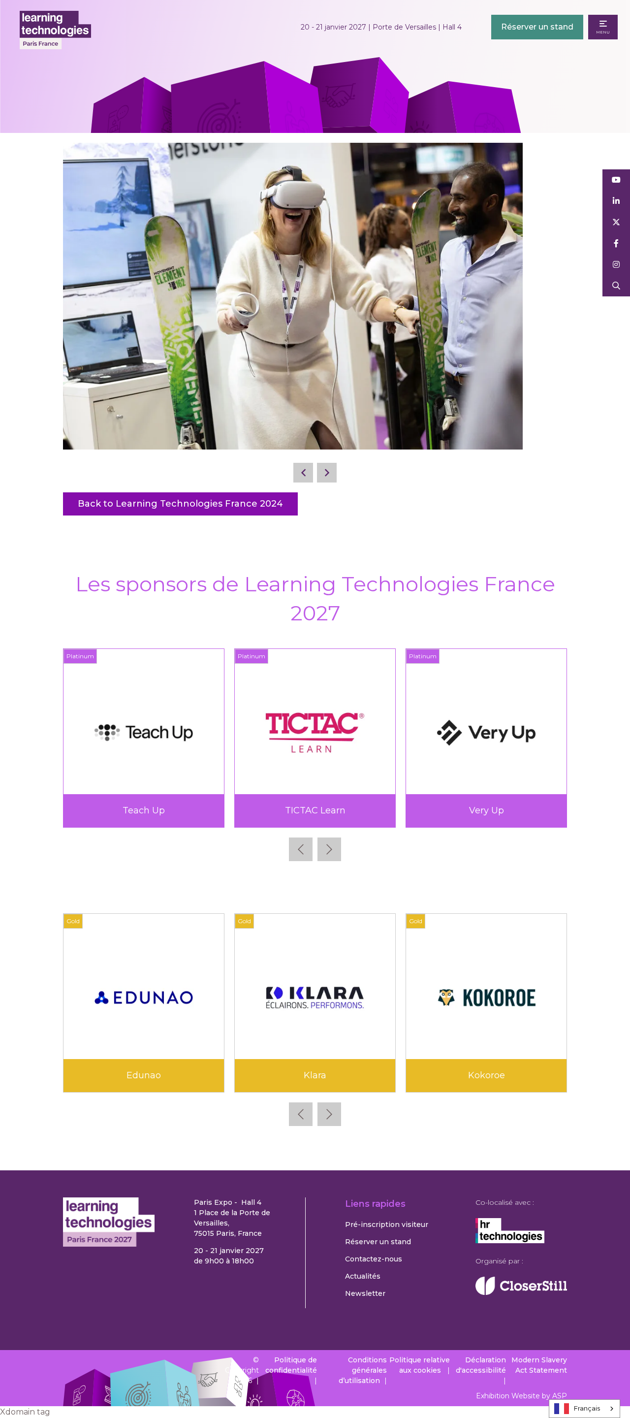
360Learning (307, 810)
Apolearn (478, 810)
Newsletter (365, 1293)
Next (329, 849)
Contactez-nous (373, 1259)
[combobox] (584, 1408)
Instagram (616, 264)
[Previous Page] (303, 473)
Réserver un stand (537, 27)
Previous (301, 849)
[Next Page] (327, 473)
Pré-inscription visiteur (386, 1224)
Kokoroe (486, 1075)
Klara (315, 1075)
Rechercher (616, 285)
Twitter (616, 222)
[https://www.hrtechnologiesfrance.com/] (509, 1240)
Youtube (616, 180)
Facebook (616, 243)
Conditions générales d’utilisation (363, 1370)
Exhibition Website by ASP (521, 1395)
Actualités (362, 1276)
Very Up (135, 810)
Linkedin (616, 201)
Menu (603, 32)
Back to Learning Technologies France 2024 (180, 503)
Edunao (143, 1075)
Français (587, 1408)
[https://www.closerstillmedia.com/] (521, 1292)
